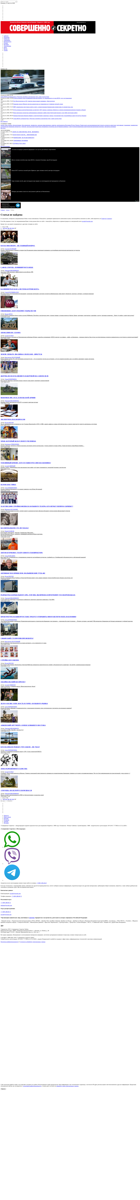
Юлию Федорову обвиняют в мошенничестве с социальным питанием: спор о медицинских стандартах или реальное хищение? (36, 708)
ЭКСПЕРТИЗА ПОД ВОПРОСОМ (13, 419)
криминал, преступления (70, 126)
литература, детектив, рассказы (23, 126)
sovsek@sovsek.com (87, 221)
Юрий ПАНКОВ (9, 531)
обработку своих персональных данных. (67, 1086)
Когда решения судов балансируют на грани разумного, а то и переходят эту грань (23, 643)
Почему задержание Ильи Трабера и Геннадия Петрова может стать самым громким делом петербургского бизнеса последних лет (37, 577)
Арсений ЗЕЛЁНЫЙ (10, 249)
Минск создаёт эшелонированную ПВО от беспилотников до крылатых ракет (22, 795)
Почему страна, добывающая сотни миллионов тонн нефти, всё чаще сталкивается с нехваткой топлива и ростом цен (33, 467)
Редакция (6, 820)
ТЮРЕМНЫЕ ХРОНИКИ (20, 140)
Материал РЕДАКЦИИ (11, 509)
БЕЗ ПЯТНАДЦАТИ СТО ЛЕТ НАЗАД (14, 528)
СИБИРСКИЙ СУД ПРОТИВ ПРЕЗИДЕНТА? (17, 638)
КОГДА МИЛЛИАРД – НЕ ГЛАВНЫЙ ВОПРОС (18, 246)
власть (86, 125)
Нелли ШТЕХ (9, 314)
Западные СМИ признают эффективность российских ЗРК (17, 272)
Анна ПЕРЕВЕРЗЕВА (11, 487)
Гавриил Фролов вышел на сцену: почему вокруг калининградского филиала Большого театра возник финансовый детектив (35, 511)
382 (4, 228)
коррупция (87, 126)
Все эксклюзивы (5, 146)
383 (6, 228)
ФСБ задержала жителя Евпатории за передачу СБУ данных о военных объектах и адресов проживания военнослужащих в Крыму (49, 110)
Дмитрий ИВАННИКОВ (12, 270)
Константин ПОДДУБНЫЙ (12, 357)
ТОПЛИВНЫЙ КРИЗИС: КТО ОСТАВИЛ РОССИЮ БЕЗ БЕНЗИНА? (26, 463)
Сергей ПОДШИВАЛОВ (12, 292)
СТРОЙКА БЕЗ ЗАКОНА (10, 660)
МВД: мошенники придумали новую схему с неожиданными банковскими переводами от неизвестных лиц (43, 107)
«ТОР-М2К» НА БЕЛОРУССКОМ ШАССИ (16, 790)
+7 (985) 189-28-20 (41, 883)
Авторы (6, 821)
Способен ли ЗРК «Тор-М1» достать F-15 (12, 730)
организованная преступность (96, 125)
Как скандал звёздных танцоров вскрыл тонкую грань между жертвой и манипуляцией (25, 380)
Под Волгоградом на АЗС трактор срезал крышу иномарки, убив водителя (34, 101)
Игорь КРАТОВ (9, 422)
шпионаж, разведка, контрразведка (55, 125)
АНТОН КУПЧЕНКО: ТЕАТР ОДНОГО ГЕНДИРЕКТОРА (22, 553)
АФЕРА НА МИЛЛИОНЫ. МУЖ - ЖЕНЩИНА (25, 132)
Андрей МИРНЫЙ (10, 466)
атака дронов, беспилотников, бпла (15, 125)
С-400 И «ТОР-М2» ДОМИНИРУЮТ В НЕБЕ (17, 267)
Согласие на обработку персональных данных (32, 941)
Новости (6, 815)
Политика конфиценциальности (9, 941)
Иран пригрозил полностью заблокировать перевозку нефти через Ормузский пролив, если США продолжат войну (45, 112)
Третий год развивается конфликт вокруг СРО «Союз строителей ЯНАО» (21, 751)
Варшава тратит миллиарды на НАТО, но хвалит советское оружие (19, 402)
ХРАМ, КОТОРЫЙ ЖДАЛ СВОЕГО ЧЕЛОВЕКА (18, 441)
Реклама (6, 818)
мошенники (80, 126)
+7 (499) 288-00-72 (17, 896)
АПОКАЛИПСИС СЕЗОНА (10, 332)
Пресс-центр (7, 817)
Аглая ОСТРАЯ (9, 335)
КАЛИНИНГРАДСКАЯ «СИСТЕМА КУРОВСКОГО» (20, 289)
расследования (59, 126)
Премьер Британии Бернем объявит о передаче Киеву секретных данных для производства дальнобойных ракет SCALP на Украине (49, 115)
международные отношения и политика (43, 126)
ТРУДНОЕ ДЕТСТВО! (19, 143)
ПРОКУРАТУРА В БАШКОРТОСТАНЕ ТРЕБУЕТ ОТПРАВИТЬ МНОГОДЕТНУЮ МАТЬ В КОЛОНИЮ (38, 617)
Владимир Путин (70, 125)
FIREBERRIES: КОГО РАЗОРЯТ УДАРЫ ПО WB (18, 311)
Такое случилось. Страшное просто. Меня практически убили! (18, 686)
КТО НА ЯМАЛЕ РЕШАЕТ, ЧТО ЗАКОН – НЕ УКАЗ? (20, 747)
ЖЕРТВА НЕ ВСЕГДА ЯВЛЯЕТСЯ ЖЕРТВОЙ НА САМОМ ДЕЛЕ (25, 376)
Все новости (4, 121)
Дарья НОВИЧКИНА (11, 379)
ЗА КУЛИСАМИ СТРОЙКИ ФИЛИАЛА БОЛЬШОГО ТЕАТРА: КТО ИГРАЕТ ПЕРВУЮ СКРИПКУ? (37, 506)
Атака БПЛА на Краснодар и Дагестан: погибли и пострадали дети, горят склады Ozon (25, 96)
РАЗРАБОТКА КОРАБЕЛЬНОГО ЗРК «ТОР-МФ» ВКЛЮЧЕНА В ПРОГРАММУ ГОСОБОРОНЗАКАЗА (38, 595)
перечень (32, 917)
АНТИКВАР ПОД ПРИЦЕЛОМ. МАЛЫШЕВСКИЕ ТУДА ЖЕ (23, 573)
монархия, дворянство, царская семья (35, 125)
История (6, 823)
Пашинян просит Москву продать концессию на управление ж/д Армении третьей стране (38, 104)
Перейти (10, 230)
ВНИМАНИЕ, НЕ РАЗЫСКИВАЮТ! (24, 137)
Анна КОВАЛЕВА (10, 556)
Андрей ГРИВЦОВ (10, 685)
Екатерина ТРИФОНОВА (12, 444)
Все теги (3, 128)
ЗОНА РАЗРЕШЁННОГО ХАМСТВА (14, 769)
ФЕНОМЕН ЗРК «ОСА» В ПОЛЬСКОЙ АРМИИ (18, 398)
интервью (113, 126)
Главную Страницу (106, 218)
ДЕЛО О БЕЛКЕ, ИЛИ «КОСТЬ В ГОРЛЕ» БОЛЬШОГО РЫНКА (24, 703)
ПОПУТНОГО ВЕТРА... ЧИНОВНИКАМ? (25, 134)
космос (3, 125)
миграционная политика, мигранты (100, 126)
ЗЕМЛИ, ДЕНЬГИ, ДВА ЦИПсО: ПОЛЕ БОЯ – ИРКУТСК (21, 354)
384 (8, 228)
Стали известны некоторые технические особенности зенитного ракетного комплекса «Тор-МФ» (28, 599)
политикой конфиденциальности (32, 1086)
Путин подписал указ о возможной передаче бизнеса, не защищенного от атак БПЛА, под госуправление (42, 98)
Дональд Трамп (79, 125)
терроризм (11, 126)
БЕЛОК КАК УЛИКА (8, 484)
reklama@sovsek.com (6, 905)
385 (11, 228)
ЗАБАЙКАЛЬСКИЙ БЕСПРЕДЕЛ (13, 682)
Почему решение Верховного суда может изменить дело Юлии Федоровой (21, 489)
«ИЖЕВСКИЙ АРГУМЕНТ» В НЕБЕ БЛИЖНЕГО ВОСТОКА (23, 725)
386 (13, 228)
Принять (3, 1089)
